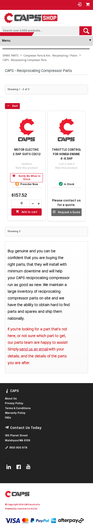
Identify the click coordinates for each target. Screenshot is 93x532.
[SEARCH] (85, 30)
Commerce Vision (27, 508)
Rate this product (27, 168)
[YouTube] (28, 467)
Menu (6, 41)
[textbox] (40, 30)
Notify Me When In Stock (29, 178)
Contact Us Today (25, 428)
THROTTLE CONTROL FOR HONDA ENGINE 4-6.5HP (66, 154)
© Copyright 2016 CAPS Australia (22, 504)
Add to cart (29, 212)
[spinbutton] (21, 203)
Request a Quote (69, 212)
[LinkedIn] (8, 467)
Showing (18, 89)
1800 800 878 (18, 447)
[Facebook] (18, 467)
